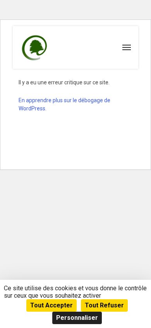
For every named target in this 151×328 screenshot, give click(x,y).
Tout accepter (51, 305)
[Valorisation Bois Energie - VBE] (33, 47)
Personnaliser (77, 317)
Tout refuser (104, 305)
